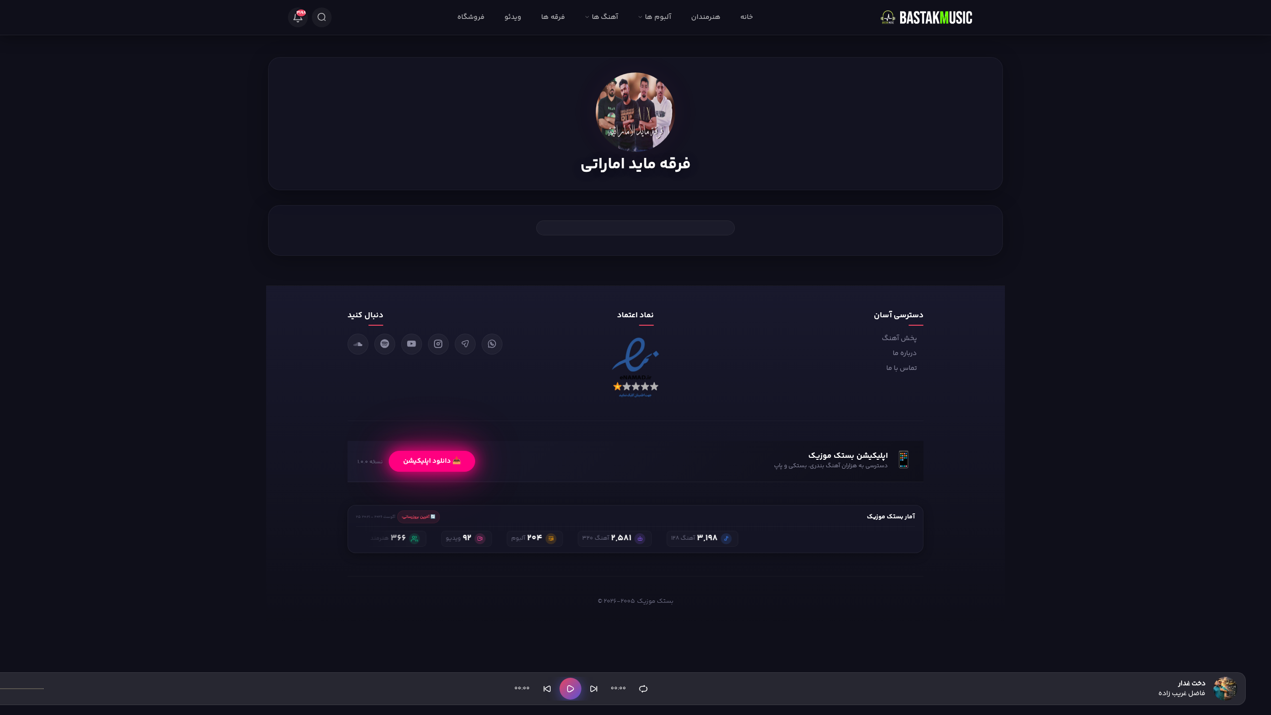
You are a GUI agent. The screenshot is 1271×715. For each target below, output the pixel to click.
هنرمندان (705, 17)
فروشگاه (471, 17)
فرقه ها (553, 17)
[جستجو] (322, 17)
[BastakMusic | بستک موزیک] (931, 17)
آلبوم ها (658, 17)
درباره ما (905, 353)
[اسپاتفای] (384, 344)
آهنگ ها (605, 17)
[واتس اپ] (492, 344)
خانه (746, 17)
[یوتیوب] (411, 344)
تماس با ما (901, 368)
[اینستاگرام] (438, 344)
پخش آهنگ (899, 339)
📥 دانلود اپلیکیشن (432, 461)
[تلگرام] (465, 344)
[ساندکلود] (358, 344)
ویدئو (512, 17)
